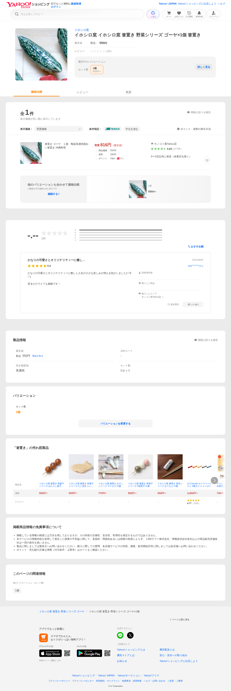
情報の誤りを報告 (208, 340)
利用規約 (100, 681)
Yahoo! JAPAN (167, 3)
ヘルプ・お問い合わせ (154, 681)
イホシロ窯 (82, 29)
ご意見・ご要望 (175, 681)
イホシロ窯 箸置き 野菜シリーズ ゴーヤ (61, 611)
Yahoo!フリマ (151, 675)
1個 (17, 590)
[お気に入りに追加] (207, 160)
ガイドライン (113, 681)
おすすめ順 (197, 246)
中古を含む (132, 128)
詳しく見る (204, 66)
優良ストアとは (126, 655)
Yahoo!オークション (129, 675)
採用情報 (137, 681)
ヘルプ (221, 3)
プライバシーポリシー (59, 681)
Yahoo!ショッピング (83, 675)
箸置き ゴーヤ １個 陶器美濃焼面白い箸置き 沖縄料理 (66, 146)
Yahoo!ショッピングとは (131, 649)
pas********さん (195, 266)
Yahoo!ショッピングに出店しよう (197, 3)
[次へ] (214, 480)
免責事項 (126, 681)
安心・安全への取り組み (173, 655)
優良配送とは (167, 649)
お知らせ (122, 661)
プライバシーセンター (83, 681)
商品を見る (37, 356)
